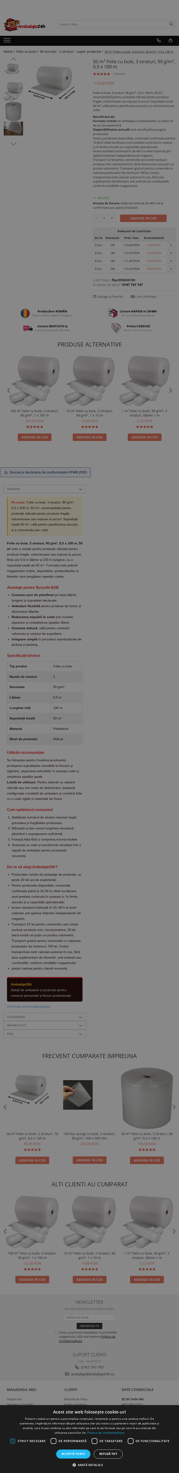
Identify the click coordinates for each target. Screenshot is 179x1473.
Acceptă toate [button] (73, 1454)
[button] (89, 1464)
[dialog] (89, 1439)
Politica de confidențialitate (105, 1433)
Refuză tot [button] (108, 1454)
